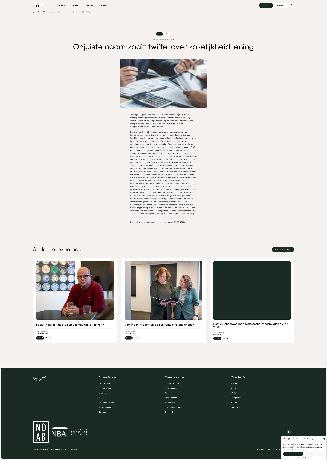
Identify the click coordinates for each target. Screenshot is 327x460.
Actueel (234, 383)
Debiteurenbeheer (106, 402)
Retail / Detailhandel (173, 407)
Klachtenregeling (56, 449)
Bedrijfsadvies (105, 383)
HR (100, 398)
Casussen (103, 5)
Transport (169, 412)
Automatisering (105, 407)
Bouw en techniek (172, 383)
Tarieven (234, 388)
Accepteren (293, 454)
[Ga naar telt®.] (33, 12)
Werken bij (235, 393)
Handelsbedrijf (171, 398)
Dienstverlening (171, 388)
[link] (266, 5)
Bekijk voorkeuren (314, 454)
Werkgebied (236, 398)
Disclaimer (74, 449)
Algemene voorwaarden (40, 449)
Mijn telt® (235, 402)
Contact (234, 407)
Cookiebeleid (301, 457)
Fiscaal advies (105, 388)
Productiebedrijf (171, 402)
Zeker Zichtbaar (272, 449)
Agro (167, 393)
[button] (323, 439)
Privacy (307, 457)
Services (102, 412)
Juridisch (102, 393)
